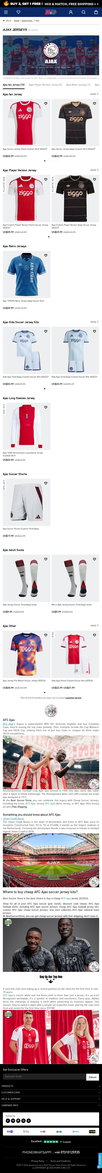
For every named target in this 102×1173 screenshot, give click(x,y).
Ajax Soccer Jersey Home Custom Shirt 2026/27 (25, 149)
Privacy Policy (37, 1161)
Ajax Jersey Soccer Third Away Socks (20, 605)
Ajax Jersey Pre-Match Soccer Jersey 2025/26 (24, 681)
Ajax (37, 21)
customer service (73, 698)
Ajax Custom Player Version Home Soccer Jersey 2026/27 (25, 226)
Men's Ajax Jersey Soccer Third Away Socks (72, 605)
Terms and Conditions (60, 1161)
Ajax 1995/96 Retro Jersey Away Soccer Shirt (23, 301)
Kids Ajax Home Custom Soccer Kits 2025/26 (72, 681)
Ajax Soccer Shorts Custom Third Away (21, 529)
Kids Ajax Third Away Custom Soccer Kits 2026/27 (26, 377)
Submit (93, 1077)
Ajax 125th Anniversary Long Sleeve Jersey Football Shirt (23, 454)
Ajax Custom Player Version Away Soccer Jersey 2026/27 (74, 226)
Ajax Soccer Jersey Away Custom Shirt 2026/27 (73, 149)
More (95, 93)
